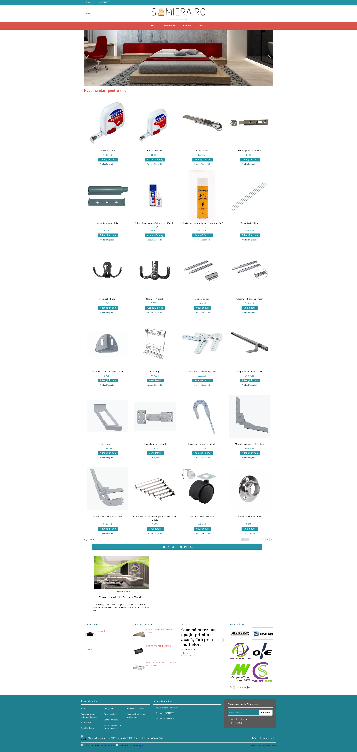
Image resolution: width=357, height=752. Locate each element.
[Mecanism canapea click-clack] (249, 416)
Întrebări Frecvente (89, 728)
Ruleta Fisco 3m (155, 150)
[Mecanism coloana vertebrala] (202, 416)
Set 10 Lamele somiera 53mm (159, 631)
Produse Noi (170, 25)
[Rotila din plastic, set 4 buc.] (202, 489)
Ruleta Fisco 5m (107, 150)
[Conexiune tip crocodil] (155, 416)
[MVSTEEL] (241, 634)
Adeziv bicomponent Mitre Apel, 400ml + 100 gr (155, 225)
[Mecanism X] (107, 416)
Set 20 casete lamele (158, 646)
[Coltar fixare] (90, 636)
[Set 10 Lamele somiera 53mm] (139, 634)
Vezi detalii (202, 308)
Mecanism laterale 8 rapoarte (202, 371)
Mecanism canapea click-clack (249, 444)
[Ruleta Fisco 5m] (107, 123)
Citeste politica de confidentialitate (149, 738)
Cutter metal (202, 150)
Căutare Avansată (111, 720)
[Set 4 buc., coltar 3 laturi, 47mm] (107, 344)
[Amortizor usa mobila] (107, 195)
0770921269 (169, 718)
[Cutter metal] (202, 123)
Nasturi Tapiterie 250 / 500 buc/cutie (161, 664)
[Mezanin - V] (241, 673)
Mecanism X (107, 444)
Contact (202, 25)
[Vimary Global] (241, 651)
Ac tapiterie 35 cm (249, 223)
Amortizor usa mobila (107, 223)
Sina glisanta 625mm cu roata (249, 371)
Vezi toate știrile (187, 656)
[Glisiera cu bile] (202, 271)
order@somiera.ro (170, 708)
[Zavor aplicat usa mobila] (249, 123)
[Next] (268, 57)
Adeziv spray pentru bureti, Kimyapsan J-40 (202, 223)
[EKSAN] (262, 634)
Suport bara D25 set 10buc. (249, 516)
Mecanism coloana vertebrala (202, 444)
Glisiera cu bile (202, 299)
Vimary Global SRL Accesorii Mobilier (121, 597)
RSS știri (186, 653)
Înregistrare (109, 709)
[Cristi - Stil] (262, 672)
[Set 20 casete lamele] (139, 651)
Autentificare (86, 723)
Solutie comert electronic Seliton (263, 745)
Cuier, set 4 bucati (107, 299)
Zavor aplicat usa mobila (249, 150)
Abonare (89, 649)
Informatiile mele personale (264, 738)
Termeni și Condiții (135, 709)
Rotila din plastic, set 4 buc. (202, 516)
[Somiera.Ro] (241, 688)
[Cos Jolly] (155, 344)
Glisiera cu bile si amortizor (249, 299)
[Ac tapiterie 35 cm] (249, 195)
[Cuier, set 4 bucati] (107, 271)
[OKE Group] (262, 651)
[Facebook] (271, 2)
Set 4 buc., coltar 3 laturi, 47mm (107, 371)
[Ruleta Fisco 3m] (155, 123)
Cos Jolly (154, 371)
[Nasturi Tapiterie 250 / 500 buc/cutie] (139, 667)
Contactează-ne (110, 714)
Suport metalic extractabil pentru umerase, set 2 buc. (155, 518)
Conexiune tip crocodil (155, 444)
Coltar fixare (103, 631)
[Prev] (88, 57)
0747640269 (104, 2)
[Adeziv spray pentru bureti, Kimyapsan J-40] (202, 195)
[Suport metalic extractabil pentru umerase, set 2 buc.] (155, 489)
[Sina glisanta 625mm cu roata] (249, 344)
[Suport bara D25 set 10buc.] (249, 489)
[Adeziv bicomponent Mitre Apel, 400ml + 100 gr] (155, 195)
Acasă (153, 25)
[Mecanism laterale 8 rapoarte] (202, 344)
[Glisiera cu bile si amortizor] (249, 271)
